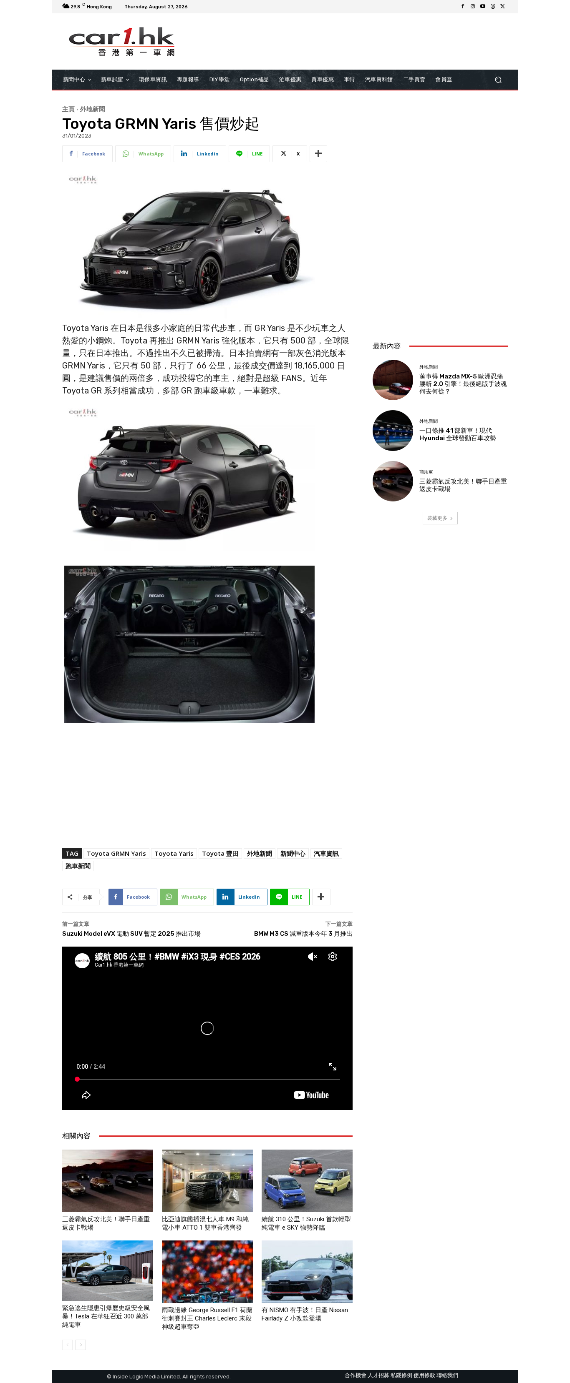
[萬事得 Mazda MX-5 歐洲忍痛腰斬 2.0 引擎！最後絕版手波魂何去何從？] (393, 380)
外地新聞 (92, 109)
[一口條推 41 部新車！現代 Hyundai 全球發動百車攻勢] (393, 430)
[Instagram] (473, 7)
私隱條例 (401, 1375)
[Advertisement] (440, 279)
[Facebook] (463, 7)
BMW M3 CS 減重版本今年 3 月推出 (303, 933)
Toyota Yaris (174, 853)
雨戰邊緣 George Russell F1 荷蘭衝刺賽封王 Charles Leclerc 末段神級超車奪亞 (207, 1318)
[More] (318, 153)
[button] (498, 80)
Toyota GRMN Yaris (116, 853)
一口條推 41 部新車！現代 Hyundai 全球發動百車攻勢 (457, 434)
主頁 (68, 109)
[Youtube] (483, 7)
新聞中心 (292, 853)
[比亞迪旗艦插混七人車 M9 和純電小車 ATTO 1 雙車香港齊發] (207, 1181)
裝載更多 (437, 517)
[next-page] (81, 1345)
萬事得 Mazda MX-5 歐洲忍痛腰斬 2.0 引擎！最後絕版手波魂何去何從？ (463, 384)
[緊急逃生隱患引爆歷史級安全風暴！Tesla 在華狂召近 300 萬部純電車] (107, 1270)
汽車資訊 (326, 853)
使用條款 (424, 1375)
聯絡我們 (447, 1375)
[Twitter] (503, 7)
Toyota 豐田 (220, 853)
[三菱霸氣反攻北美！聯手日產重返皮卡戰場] (107, 1181)
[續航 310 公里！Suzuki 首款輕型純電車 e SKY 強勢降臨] (307, 1181)
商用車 (426, 472)
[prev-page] (67, 1345)
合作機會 (355, 1375)
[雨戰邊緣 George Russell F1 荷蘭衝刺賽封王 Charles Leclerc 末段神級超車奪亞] (207, 1271)
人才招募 (378, 1375)
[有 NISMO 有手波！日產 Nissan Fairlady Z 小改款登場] (307, 1271)
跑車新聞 (78, 866)
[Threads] (493, 7)
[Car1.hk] (122, 41)
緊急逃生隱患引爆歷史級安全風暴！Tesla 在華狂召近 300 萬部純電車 (106, 1316)
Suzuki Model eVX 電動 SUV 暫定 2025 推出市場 (131, 933)
